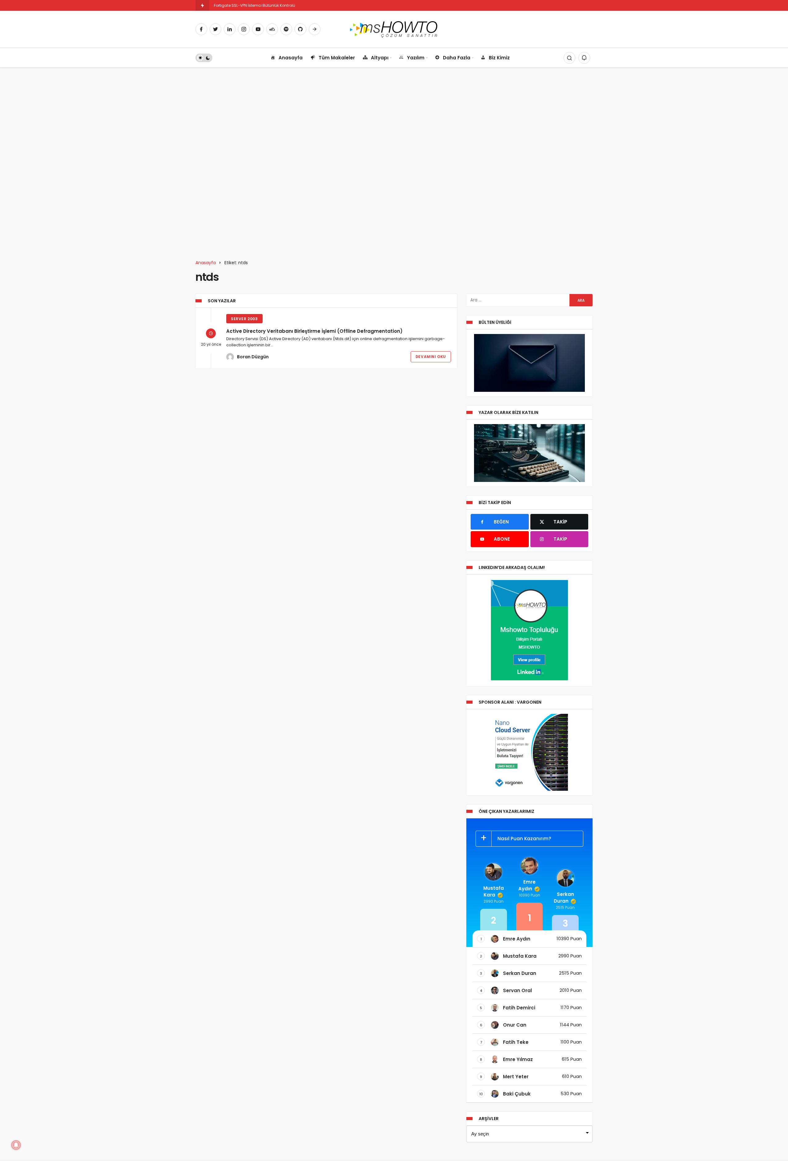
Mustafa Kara (493, 891)
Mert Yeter (516, 1076)
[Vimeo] (314, 29)
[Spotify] (286, 29)
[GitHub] (300, 29)
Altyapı (379, 57)
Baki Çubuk (517, 1094)
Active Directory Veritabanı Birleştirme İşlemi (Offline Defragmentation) (314, 331)
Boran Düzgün (253, 357)
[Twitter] (215, 29)
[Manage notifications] (16, 1145)
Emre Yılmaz (518, 1059)
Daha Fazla (456, 57)
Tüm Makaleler (337, 57)
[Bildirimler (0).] (584, 58)
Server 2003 (244, 318)
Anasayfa (291, 57)
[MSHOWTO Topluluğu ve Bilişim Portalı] (394, 29)
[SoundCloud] (272, 29)
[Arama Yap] (569, 58)
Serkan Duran (564, 897)
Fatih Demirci (519, 1007)
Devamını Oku (431, 356)
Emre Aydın (527, 885)
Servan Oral (517, 990)
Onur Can (514, 1025)
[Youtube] (258, 29)
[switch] (203, 58)
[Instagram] (244, 29)
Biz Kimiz (499, 57)
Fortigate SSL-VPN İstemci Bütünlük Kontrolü (254, 5)
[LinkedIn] (229, 29)
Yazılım (415, 57)
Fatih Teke (516, 1042)
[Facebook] (201, 29)
